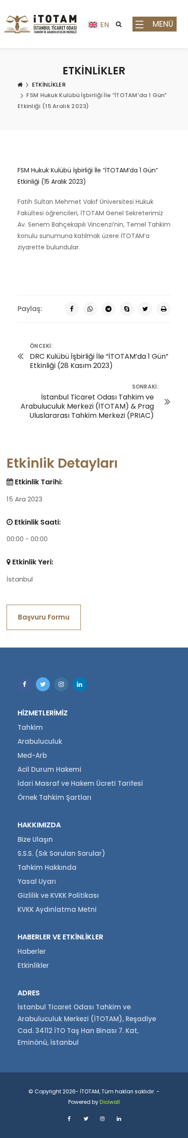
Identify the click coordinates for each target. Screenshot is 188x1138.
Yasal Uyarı (36, 881)
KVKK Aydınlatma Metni (57, 909)
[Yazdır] (164, 309)
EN (104, 25)
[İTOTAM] (40, 24)
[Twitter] (145, 309)
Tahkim (30, 727)
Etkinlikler (33, 965)
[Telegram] (108, 309)
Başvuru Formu (44, 617)
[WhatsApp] (90, 309)
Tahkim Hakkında (47, 867)
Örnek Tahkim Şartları (54, 797)
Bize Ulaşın (35, 839)
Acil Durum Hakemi (49, 769)
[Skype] (127, 309)
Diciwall (110, 1102)
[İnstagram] (61, 684)
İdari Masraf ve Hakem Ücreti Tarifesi (80, 783)
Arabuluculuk (39, 741)
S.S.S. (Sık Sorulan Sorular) (61, 853)
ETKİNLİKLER (49, 85)
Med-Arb (32, 755)
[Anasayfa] (20, 85)
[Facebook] (72, 309)
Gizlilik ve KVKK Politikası (58, 895)
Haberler (31, 951)
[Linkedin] (80, 684)
